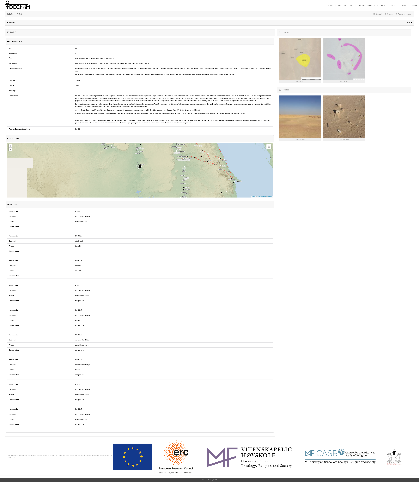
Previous (11, 22)
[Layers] (268, 146)
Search (389, 14)
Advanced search (404, 14)
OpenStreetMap (262, 196)
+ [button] (10, 145)
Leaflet (253, 196)
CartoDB (269, 196)
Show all (379, 14)
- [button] (10, 149)
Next (409, 22)
